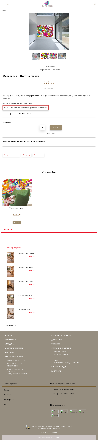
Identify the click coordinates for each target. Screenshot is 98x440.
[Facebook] (53, 399)
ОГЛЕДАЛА (9, 344)
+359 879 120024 (67, 394)
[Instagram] (58, 399)
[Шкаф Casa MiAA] (10, 313)
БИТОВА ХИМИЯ (60, 351)
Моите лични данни (49, 432)
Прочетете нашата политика (49, 429)
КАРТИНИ (9, 352)
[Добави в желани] (92, 121)
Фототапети (38, 155)
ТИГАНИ (11, 372)
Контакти (7, 395)
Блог (6, 404)
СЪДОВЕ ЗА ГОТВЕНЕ (15, 369)
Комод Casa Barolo (25, 295)
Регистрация (9, 399)
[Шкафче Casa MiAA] (10, 271)
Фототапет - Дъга (16, 208)
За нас (6, 390)
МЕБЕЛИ (8, 335)
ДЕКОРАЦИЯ (57, 340)
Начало (4, 10)
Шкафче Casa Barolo (26, 253)
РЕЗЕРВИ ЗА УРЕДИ (14, 363)
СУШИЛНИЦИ (12, 366)
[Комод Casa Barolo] (10, 299)
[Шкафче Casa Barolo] (10, 257)
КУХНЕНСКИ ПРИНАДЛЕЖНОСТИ (66, 363)
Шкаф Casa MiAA (25, 309)
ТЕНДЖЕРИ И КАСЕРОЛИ (17, 374)
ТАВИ (57, 360)
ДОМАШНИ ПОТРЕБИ (61, 348)
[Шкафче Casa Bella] (10, 285)
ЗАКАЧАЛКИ (56, 371)
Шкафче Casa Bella (25, 281)
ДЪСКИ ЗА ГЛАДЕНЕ (61, 354)
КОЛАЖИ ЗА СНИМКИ (61, 335)
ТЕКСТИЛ (55, 344)
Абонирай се (11, 325)
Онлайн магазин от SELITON (49, 438)
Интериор (26, 155)
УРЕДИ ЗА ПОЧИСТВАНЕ (16, 361)
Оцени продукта (49, 66)
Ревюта (8, 229)
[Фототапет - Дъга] (16, 205)
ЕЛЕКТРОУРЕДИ (58, 367)
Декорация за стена (11, 155)
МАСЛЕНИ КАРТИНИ (14, 348)
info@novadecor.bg (67, 389)
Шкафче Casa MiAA (25, 267)
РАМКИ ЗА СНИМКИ (14, 357)
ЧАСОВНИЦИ (10, 340)
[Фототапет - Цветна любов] (49, 49)
